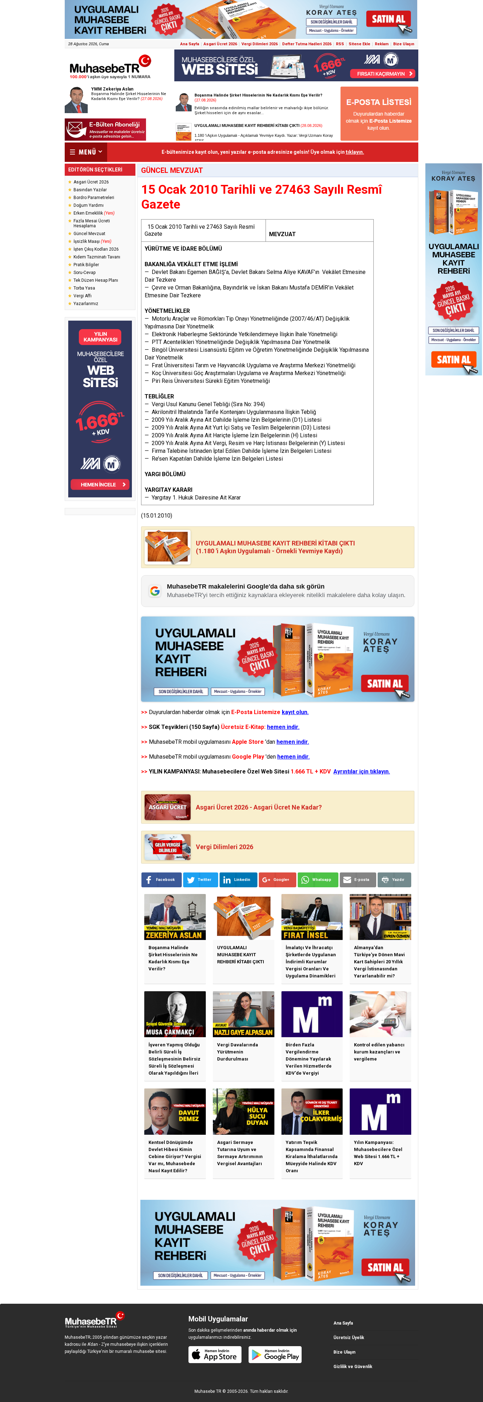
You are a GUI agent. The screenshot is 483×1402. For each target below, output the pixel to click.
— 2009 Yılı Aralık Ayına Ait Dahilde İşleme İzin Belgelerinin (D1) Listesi (233, 419)
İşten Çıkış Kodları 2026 (96, 249)
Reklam (382, 44)
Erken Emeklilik (94, 213)
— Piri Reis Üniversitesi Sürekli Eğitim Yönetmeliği (207, 381)
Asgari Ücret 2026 (220, 44)
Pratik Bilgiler (86, 264)
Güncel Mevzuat (89, 233)
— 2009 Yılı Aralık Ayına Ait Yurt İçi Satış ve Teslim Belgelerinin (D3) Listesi (237, 427)
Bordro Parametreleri (94, 197)
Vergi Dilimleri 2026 (260, 44)
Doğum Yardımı (89, 205)
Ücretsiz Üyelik (348, 1337)
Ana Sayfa (189, 44)
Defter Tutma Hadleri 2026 (306, 44)
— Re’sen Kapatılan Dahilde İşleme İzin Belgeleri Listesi (214, 458)
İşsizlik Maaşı (92, 241)
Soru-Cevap (84, 272)
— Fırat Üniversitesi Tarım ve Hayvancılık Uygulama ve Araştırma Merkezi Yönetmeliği (250, 365)
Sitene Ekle (359, 44)
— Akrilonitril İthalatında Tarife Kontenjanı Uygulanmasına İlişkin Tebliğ (230, 412)
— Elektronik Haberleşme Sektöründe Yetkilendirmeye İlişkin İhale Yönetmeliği (241, 334)
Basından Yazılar (90, 189)
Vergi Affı (83, 295)
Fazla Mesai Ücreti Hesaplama (92, 223)
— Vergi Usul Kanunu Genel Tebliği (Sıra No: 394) (205, 404)
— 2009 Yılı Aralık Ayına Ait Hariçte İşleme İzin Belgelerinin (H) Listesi (231, 435)
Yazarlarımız (86, 303)
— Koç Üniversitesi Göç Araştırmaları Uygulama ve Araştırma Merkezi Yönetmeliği (245, 373)
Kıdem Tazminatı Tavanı (97, 257)
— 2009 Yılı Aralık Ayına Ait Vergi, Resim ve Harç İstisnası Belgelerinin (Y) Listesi (245, 443)
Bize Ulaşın (403, 44)
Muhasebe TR (207, 1391)
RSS (340, 44)
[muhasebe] (110, 79)
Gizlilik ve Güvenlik (352, 1366)
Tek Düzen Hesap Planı (96, 280)
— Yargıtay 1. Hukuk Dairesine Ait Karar (193, 497)
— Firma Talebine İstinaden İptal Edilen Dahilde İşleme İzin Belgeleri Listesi (238, 451)
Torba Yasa (84, 288)
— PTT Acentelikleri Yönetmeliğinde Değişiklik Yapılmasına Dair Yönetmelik (237, 342)
